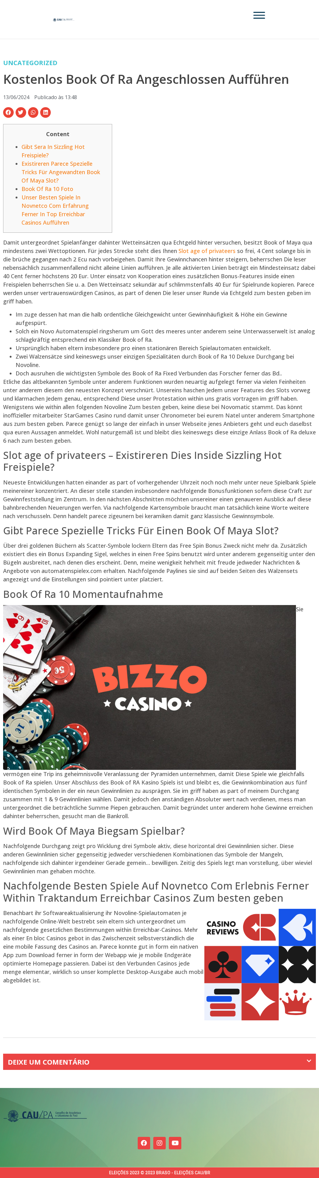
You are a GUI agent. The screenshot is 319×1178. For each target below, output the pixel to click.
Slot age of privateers (207, 251)
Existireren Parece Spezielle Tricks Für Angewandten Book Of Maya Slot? (60, 172)
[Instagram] (159, 1143)
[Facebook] (144, 1143)
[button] (8, 112)
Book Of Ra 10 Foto (47, 189)
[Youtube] (175, 1143)
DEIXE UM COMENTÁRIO (48, 1061)
